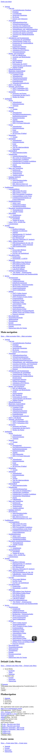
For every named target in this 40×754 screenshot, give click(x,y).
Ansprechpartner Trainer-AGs (21, 41)
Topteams (15, 105)
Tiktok (11, 672)
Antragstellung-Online (19, 304)
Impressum (12, 679)
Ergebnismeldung (17, 298)
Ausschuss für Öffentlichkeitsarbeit (23, 34)
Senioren (11, 107)
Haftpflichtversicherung (19, 283)
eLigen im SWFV (17, 182)
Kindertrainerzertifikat (19, 204)
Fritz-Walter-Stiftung (18, 265)
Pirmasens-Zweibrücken (19, 231)
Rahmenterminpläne (18, 118)
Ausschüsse (12, 20)
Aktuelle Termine (17, 211)
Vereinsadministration (19, 295)
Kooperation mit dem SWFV (21, 95)
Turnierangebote (17, 171)
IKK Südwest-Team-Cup (20, 184)
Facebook (12, 670)
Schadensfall (16, 279)
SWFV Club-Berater (15, 85)
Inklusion (11, 227)
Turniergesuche (17, 173)
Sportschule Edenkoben (19, 15)
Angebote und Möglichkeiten (21, 57)
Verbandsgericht (17, 76)
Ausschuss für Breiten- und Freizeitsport (24, 31)
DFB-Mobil (12, 213)
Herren (11, 100)
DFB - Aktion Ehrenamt (16, 241)
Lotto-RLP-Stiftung (18, 269)
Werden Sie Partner (18, 97)
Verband (7, 6)
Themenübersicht (17, 210)
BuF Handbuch (17, 62)
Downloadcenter (14, 316)
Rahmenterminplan (18, 104)
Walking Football (17, 67)
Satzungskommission (18, 52)
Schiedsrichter (13, 154)
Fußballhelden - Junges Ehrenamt (22, 244)
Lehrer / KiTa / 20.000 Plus (17, 222)
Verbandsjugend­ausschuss (20, 357)
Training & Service (18, 220)
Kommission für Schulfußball (21, 39)
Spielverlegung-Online (19, 309)
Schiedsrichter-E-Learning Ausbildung (24, 161)
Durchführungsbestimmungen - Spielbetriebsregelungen (22, 115)
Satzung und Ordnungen (19, 19)
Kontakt (11, 323)
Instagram (12, 674)
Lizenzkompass (13, 224)
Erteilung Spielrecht (15, 177)
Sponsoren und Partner (19, 93)
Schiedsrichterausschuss (19, 156)
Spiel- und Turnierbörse (16, 168)
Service (7, 276)
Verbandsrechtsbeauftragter (20, 83)
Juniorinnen (12, 138)
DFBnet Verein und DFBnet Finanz (23, 312)
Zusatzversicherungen (19, 288)
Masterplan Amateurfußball (17, 71)
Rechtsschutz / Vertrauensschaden (22, 284)
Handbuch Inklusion (18, 229)
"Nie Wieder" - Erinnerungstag (21, 272)
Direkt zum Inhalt (6, 1)
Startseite (7, 698)
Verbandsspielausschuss (19, 22)
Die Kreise (15, 17)
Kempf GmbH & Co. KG (9, 714)
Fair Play (11, 248)
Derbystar (4, 715)
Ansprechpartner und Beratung (21, 66)
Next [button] (9, 734)
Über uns (11, 8)
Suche (3, 688)
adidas (3, 717)
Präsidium (15, 12)
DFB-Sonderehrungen (19, 246)
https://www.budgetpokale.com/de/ (11, 708)
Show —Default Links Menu (10, 665)
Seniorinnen (12, 135)
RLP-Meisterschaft (18, 237)
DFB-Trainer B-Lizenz (19, 191)
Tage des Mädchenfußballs (20, 147)
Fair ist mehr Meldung (19, 250)
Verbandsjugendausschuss (20, 24)
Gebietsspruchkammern (19, 79)
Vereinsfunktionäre (14, 217)
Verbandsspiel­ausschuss (19, 355)
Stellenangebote (13, 319)
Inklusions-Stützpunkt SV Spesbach (23, 239)
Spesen (14, 165)
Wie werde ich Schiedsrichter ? (21, 158)
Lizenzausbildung (14, 189)
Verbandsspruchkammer (19, 78)
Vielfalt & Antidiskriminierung (18, 271)
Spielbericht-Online (18, 300)
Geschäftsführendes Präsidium (21, 10)
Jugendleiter (16, 218)
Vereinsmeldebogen (18, 307)
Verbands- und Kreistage (16, 86)
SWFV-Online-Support (19, 293)
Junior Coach (16, 203)
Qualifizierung (9, 187)
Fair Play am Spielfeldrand (20, 253)
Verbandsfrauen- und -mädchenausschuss (25, 29)
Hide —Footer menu (20, 743)
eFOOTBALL (13, 178)
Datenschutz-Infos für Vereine (18, 328)
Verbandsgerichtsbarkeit (16, 72)
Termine (14, 109)
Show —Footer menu (7, 743)
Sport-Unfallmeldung (18, 290)
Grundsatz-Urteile (17, 74)
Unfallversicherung (18, 281)
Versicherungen (13, 277)
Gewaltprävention (14, 255)
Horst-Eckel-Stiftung (18, 267)
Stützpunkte (16, 149)
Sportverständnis (17, 60)
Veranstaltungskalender (16, 317)
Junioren (11, 111)
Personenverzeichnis (15, 324)
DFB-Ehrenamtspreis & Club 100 (22, 243)
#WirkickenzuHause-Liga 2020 (22, 185)
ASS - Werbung (6, 712)
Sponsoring (12, 92)
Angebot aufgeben (18, 175)
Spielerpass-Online (18, 302)
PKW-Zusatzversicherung (20, 286)
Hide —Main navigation (24, 336)
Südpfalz (15, 232)
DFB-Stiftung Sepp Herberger (21, 262)
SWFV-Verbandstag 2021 (20, 88)
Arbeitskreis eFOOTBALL (20, 50)
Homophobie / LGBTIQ (19, 258)
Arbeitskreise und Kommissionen (19, 38)
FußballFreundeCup (18, 236)
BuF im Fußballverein (19, 55)
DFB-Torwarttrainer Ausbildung (22, 194)
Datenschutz (12, 681)
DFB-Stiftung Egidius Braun (21, 264)
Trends (14, 59)
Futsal (14, 130)
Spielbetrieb (8, 99)
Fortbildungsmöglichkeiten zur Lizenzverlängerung (21, 198)
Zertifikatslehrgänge (15, 201)
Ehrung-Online (17, 305)
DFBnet (11, 291)
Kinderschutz (16, 257)
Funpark (11, 326)
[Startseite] (4, 684)
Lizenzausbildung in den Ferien (22, 196)
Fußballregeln (16, 166)
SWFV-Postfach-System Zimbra (22, 297)
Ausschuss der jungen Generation (22, 32)
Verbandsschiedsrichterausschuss (22, 27)
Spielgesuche (16, 170)
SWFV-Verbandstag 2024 (20, 90)
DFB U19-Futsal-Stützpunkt (21, 123)
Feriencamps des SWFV (19, 64)
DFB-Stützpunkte (17, 121)
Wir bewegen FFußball (19, 133)
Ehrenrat (15, 36)
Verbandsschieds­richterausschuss (22, 360)
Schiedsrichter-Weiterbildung (21, 163)
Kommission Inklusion (19, 46)
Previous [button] (4, 734)
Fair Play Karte (17, 251)
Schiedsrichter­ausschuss (19, 489)
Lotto (2, 719)
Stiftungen (12, 260)
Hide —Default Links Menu (28, 665)
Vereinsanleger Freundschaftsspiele (23, 310)
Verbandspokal (17, 102)
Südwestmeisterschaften (19, 152)
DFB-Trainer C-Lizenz (19, 192)
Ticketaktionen (13, 321)
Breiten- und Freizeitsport (16, 53)
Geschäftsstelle (17, 13)
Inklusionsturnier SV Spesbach (21, 234)
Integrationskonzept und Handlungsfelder (25, 274)
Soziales (7, 225)
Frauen (11, 125)
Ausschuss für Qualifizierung (21, 26)
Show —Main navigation (8, 336)
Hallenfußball (13, 151)
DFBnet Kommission (19, 48)
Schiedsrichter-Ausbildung (20, 159)
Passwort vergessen (18, 314)
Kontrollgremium (17, 81)
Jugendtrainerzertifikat (19, 206)
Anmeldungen (16, 215)
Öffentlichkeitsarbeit (15, 69)
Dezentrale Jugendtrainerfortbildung (20, 208)
